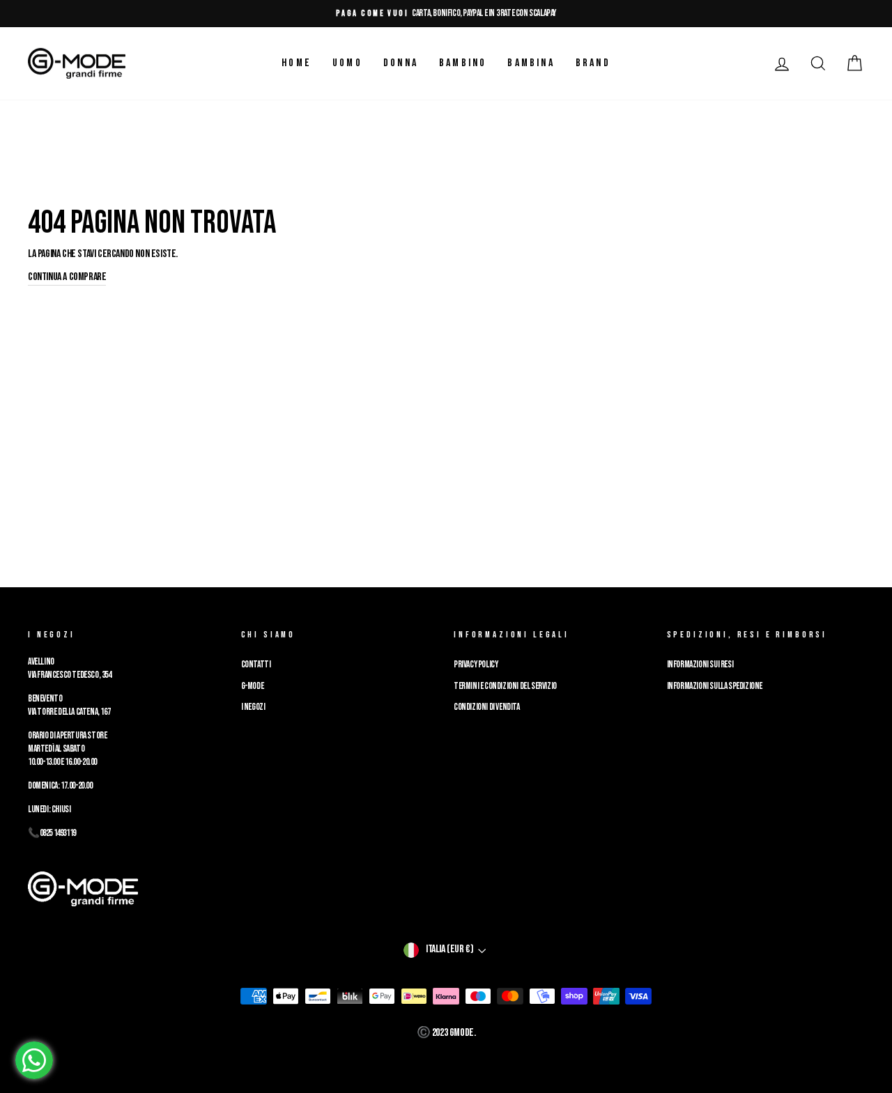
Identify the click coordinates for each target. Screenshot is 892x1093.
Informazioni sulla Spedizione (714, 686)
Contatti (256, 664)
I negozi (253, 707)
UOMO (347, 63)
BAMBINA (530, 63)
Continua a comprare (67, 277)
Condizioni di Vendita (487, 707)
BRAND (593, 63)
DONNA (400, 63)
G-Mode (252, 686)
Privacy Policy (476, 664)
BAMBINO (462, 63)
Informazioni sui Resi (700, 664)
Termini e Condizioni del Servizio (505, 686)
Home (297, 63)
